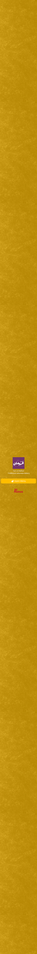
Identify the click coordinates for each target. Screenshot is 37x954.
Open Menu (20, 481)
